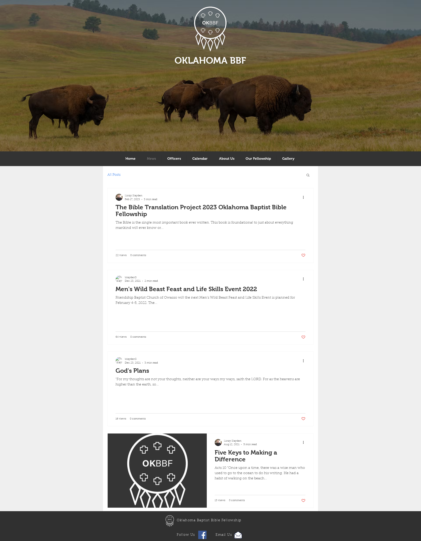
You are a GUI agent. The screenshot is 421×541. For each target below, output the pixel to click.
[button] (308, 175)
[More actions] (304, 197)
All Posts (114, 175)
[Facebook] (202, 535)
